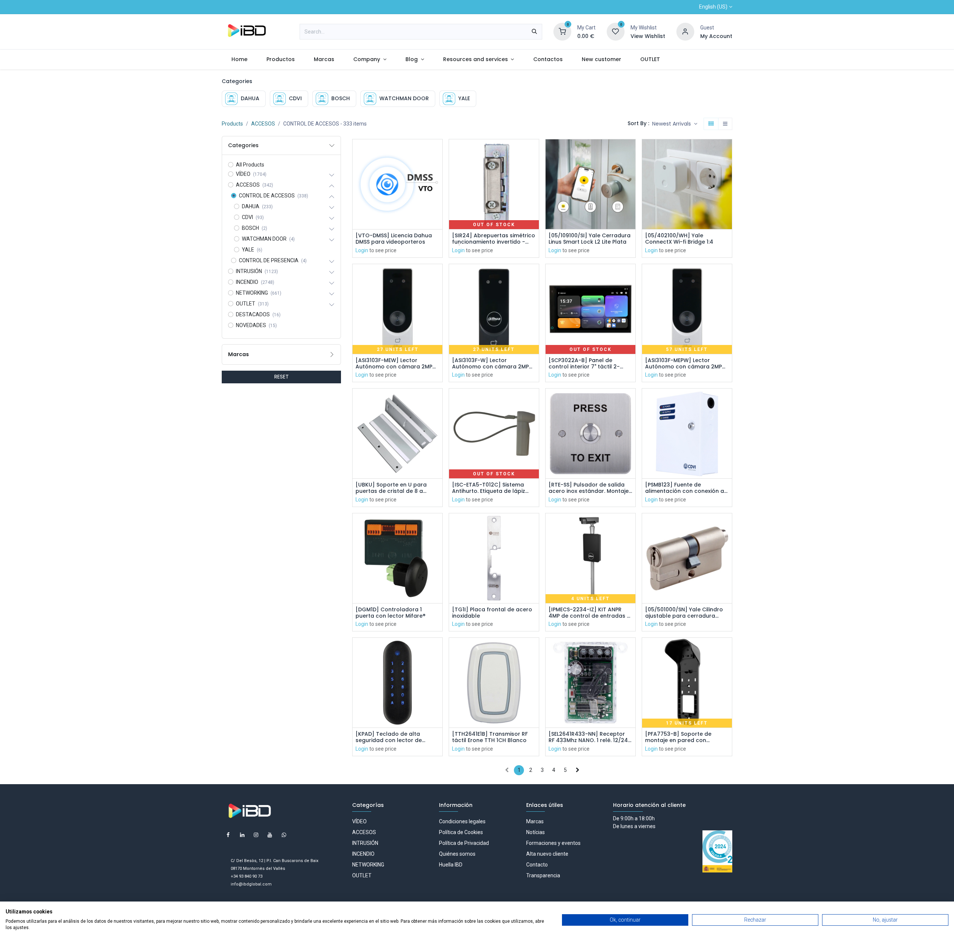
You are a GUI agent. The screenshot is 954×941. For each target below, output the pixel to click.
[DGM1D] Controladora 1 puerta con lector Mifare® (391, 612)
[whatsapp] (284, 835)
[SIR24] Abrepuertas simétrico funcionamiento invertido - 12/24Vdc (493, 238)
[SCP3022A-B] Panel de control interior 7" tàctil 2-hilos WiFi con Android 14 (584, 363)
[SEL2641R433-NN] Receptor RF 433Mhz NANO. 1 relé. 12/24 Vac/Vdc (588, 737)
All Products (250, 165)
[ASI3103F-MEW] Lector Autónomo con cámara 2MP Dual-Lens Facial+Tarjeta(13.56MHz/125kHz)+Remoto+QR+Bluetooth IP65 (397, 363)
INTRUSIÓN (365, 843)
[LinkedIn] (242, 835)
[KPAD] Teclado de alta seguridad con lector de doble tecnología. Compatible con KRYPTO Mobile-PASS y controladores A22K (397, 737)
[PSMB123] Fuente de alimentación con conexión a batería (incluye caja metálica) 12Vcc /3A (684, 488)
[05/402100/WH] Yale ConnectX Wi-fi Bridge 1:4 (679, 238)
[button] (675, 124)
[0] (562, 31)
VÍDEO (359, 821)
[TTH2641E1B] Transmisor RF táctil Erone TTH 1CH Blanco (490, 737)
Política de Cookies (461, 832)
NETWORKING (368, 865)
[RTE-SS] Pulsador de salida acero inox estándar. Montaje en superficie (589, 488)
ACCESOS (263, 124)
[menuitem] (239, 59)
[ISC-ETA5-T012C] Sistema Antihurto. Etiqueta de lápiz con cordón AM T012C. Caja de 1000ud (493, 488)
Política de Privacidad (464, 843)
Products (232, 124)
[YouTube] (270, 835)
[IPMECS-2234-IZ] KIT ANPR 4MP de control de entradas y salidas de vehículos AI (589, 612)
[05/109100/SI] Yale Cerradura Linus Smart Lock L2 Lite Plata (590, 238)
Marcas (535, 821)
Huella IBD (450, 865)
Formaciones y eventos (553, 843)
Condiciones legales (462, 821)
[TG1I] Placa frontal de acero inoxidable (492, 612)
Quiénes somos (457, 854)
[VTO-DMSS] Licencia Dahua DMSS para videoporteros (394, 238)
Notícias (535, 832)
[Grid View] (711, 124)
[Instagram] (256, 835)
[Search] (534, 31)
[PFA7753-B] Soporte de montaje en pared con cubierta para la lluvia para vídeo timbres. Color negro (682, 737)
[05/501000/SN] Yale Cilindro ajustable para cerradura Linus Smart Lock (684, 612)
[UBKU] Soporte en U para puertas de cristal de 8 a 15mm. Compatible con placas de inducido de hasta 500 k (397, 488)
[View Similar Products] (437, 201)
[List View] (725, 124)
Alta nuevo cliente (547, 854)
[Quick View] (437, 151)
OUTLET (362, 875)
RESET (281, 376)
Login (362, 250)
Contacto (537, 865)
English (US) (713, 7)
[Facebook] (228, 835)
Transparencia (543, 875)
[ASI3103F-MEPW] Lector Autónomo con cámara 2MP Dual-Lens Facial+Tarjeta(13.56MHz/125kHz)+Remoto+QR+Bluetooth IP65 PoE (687, 363)
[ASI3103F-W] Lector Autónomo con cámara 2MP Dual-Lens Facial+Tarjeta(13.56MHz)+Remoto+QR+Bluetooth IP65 (494, 363)
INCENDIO (363, 854)
